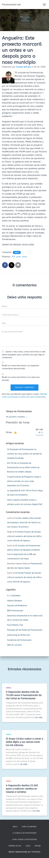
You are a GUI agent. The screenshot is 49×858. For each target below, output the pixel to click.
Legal (28, 846)
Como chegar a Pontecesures (24, 839)
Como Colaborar (29, 827)
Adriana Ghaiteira (14, 601)
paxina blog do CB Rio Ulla (18, 635)
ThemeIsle (35, 852)
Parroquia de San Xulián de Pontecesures (24, 630)
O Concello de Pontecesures (24, 833)
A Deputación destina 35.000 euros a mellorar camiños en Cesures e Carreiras (22, 788)
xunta (24, 257)
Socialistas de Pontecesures (19, 640)
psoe (18, 257)
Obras (17, 252)
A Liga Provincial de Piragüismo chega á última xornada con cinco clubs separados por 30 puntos (24, 481)
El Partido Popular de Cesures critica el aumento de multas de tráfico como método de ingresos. (24, 536)
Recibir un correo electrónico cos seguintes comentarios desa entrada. (20, 367)
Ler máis (38, 717)
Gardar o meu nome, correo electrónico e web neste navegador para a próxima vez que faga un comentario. (23, 355)
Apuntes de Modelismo (17, 606)
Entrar (38, 846)
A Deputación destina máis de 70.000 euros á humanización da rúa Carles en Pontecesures (24, 695)
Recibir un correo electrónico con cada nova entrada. (21, 378)
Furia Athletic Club (15, 625)
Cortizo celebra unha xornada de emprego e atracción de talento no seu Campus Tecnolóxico (24, 522)
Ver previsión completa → (16, 417)
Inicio (15, 827)
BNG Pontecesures (15, 611)
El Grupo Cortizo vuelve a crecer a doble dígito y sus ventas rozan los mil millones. (24, 742)
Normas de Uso (15, 846)
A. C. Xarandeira (13, 596)
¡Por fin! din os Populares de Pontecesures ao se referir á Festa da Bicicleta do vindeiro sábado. (23, 467)
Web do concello (14, 645)
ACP (13, 257)
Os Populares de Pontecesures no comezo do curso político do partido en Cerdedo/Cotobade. (24, 453)
